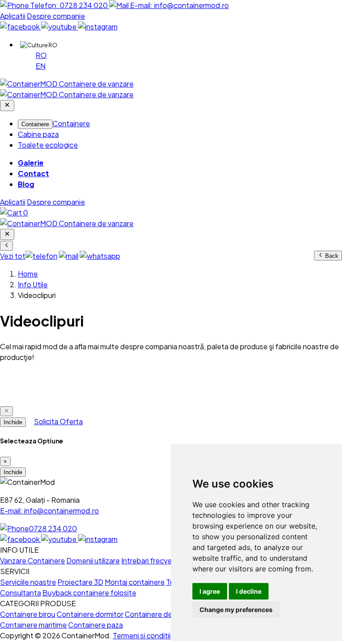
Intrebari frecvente (152, 560)
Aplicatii (12, 16)
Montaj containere (135, 582)
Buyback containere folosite (89, 592)
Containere (35, 124)
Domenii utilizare (93, 560)
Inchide (13, 422)
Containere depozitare (162, 614)
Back (330, 255)
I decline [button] (248, 591)
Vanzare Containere (32, 560)
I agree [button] (210, 591)
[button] (39, 45)
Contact (33, 173)
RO (41, 55)
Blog (26, 184)
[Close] (6, 411)
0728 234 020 (53, 528)
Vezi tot (12, 256)
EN (40, 65)
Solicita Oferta (58, 421)
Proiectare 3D (80, 582)
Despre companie (56, 16)
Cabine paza (38, 134)
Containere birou (27, 614)
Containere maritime (33, 624)
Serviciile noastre (28, 582)
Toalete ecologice (48, 144)
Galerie (31, 162)
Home (28, 273)
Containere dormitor (90, 614)
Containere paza (95, 624)
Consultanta (20, 592)
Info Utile (33, 284)
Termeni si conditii (142, 635)
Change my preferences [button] (236, 609)
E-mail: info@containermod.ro (49, 510)
